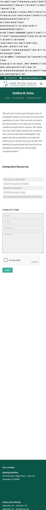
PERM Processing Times (14, 192)
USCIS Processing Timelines (16, 184)
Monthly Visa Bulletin (13, 188)
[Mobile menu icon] (41, 83)
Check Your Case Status (14, 179)
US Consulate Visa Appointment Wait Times (23, 197)
